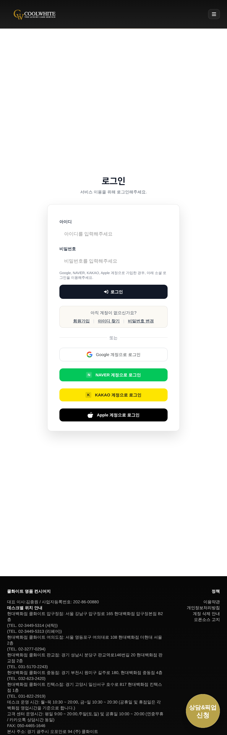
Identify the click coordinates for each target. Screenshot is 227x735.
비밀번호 (67, 248)
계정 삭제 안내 (206, 613)
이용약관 (211, 601)
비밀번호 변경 (141, 321)
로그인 (117, 291)
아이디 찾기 (109, 321)
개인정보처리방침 (203, 607)
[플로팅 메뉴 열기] (203, 711)
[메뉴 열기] (214, 14)
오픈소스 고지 (207, 619)
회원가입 (81, 321)
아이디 (65, 221)
